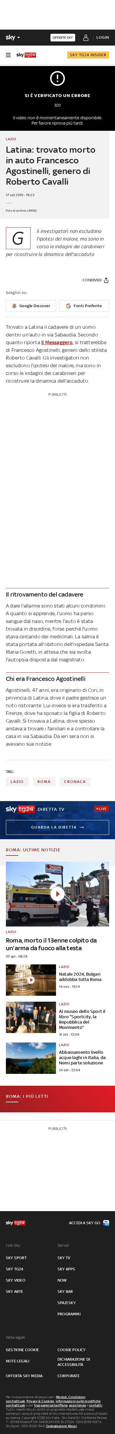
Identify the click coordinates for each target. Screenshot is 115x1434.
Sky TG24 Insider (88, 55)
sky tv (64, 1258)
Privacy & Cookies (40, 1401)
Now (62, 1280)
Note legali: (16, 1337)
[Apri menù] (8, 55)
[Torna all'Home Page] (26, 55)
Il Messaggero (57, 342)
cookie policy (72, 1350)
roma (44, 781)
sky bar (65, 1291)
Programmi (69, 1314)
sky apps (66, 1269)
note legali (17, 1361)
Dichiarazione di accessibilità (74, 1362)
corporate (69, 1376)
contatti (95, 1405)
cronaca (75, 781)
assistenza (77, 1405)
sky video (15, 1280)
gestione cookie (22, 1350)
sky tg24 (15, 1269)
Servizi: (64, 1245)
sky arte (14, 1291)
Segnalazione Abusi (61, 1426)
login (102, 37)
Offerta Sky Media (24, 1376)
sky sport (16, 1258)
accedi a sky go (84, 1223)
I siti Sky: (13, 1245)
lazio (17, 781)
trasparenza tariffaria (51, 1405)
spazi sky (67, 1303)
